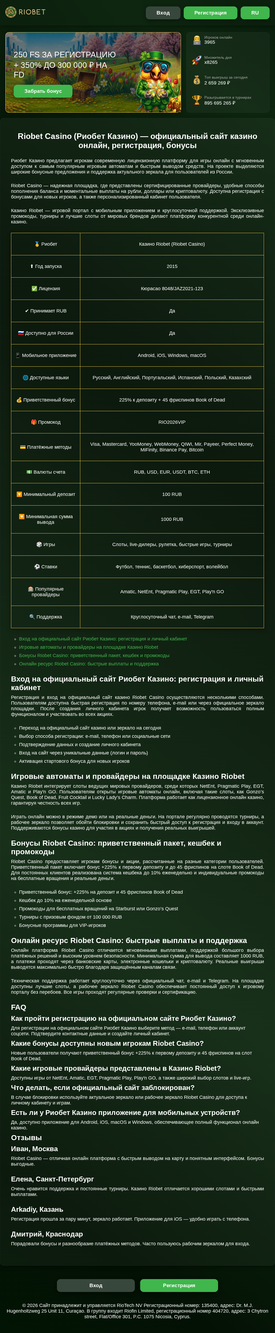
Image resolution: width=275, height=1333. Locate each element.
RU (255, 13)
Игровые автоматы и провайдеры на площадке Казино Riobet (88, 647)
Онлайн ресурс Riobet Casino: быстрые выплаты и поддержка (89, 663)
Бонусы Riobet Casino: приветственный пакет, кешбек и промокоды (94, 655)
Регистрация (210, 13)
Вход (163, 13)
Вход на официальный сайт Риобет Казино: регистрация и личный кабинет (103, 639)
